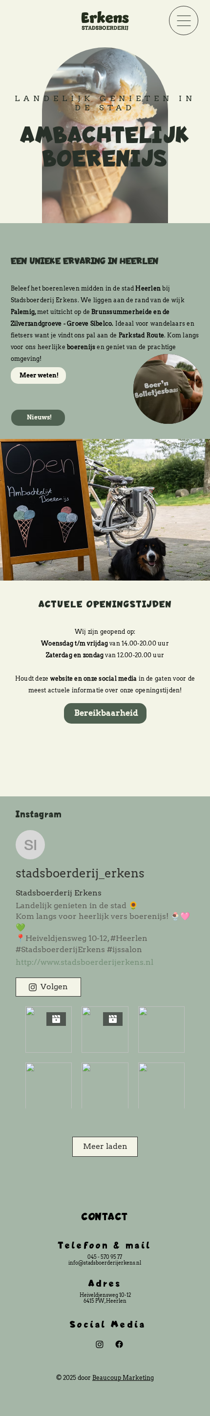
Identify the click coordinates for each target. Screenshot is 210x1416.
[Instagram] (100, 1344)
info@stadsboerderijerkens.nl (104, 1263)
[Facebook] (119, 1344)
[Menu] (183, 20)
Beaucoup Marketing (123, 1377)
